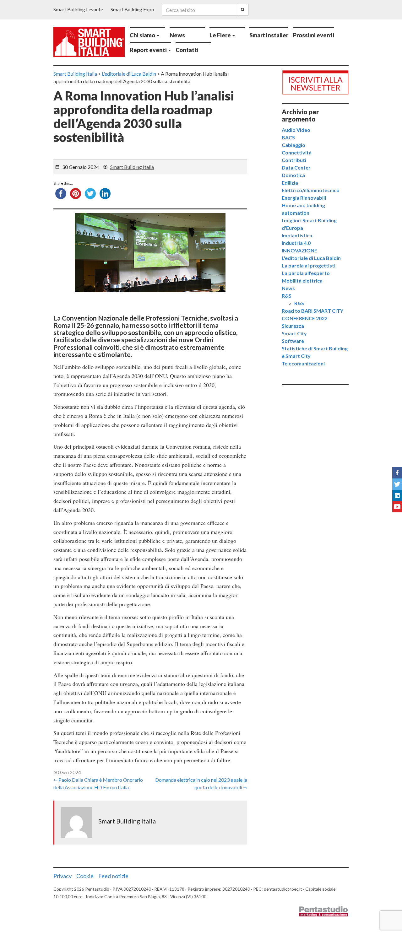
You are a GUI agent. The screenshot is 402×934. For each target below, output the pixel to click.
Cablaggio (293, 145)
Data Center (296, 167)
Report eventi (149, 49)
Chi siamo (143, 35)
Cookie (85, 875)
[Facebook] (397, 472)
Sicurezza (293, 326)
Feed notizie (113, 875)
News (177, 35)
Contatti (187, 49)
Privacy (62, 875)
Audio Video (296, 130)
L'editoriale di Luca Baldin (311, 258)
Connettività (297, 152)
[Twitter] (397, 484)
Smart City (294, 333)
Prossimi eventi (313, 35)
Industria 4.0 (296, 243)
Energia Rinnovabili (304, 198)
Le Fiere (220, 35)
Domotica (293, 175)
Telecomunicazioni (303, 363)
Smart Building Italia (132, 167)
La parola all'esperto (306, 273)
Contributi (294, 160)
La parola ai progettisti (308, 265)
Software (293, 341)
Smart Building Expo (132, 9)
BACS (288, 137)
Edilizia (290, 183)
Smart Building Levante (78, 9)
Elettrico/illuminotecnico (311, 190)
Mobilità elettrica (302, 280)
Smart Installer (268, 35)
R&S (286, 296)
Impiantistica (297, 235)
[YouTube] (397, 506)
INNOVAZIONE (299, 250)
